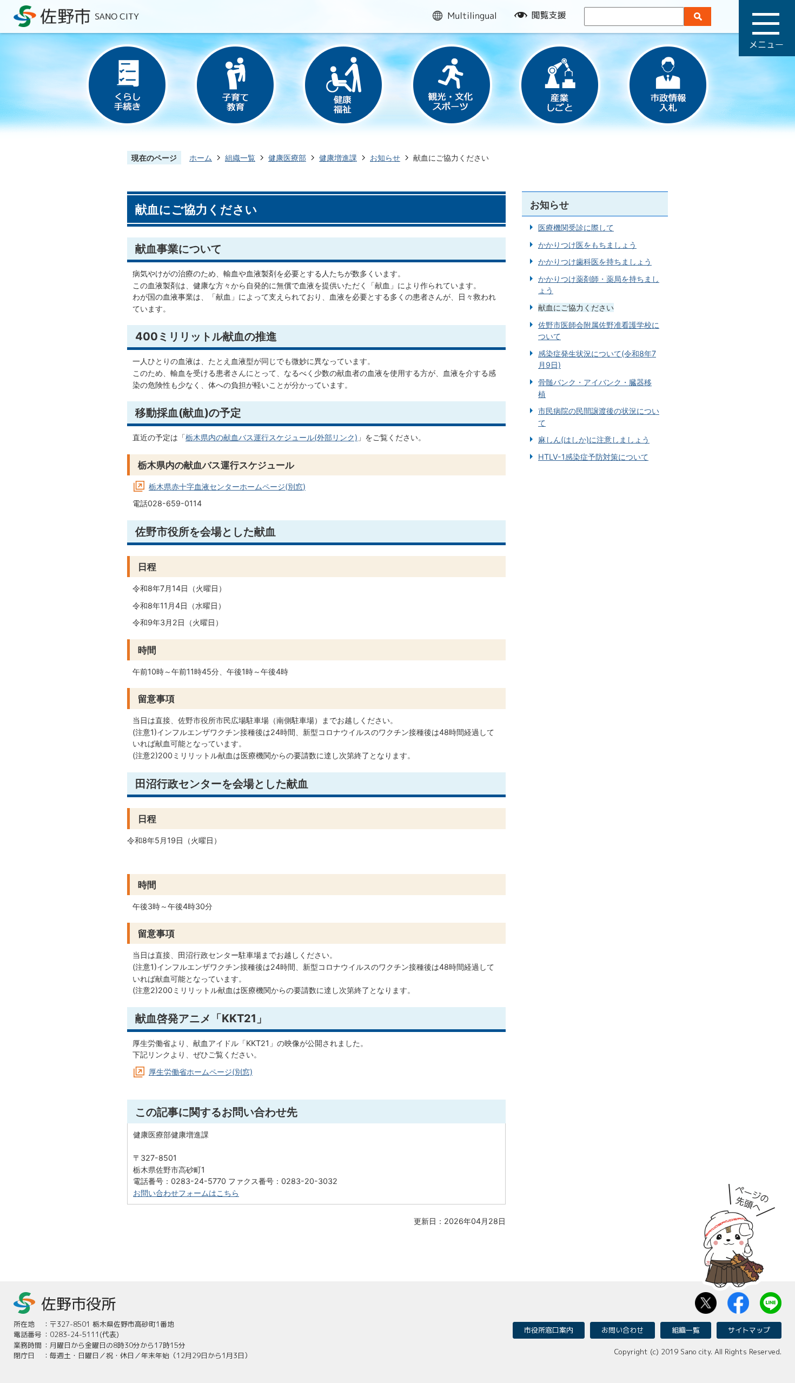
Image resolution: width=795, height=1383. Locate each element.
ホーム (200, 157)
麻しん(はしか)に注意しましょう (594, 439)
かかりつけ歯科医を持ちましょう (595, 261)
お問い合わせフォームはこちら (186, 1192)
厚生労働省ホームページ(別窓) (201, 1071)
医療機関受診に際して (576, 227)
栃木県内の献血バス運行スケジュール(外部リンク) (271, 437)
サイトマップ (749, 1330)
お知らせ (385, 157)
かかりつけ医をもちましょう (587, 244)
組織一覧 (240, 157)
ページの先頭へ (739, 1232)
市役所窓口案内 (548, 1330)
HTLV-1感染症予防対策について (593, 456)
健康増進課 (338, 157)
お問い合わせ (622, 1330)
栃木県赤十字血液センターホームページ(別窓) (227, 486)
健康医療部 (287, 157)
